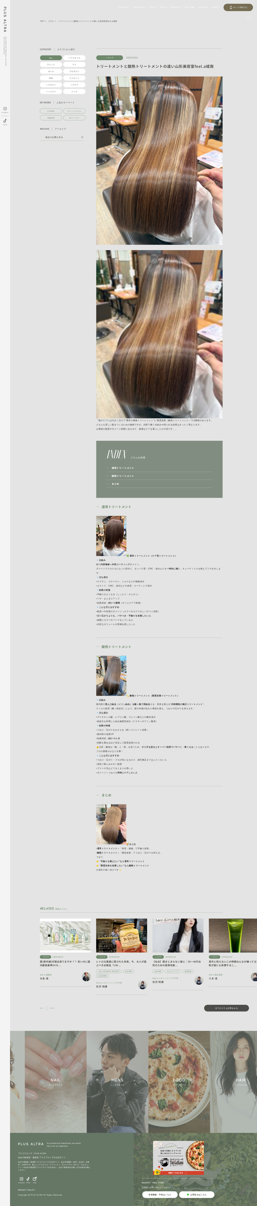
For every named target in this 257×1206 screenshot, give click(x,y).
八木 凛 (137, 978)
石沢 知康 (82, 982)
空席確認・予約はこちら (160, 1195)
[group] (72, 1082)
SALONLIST (139, 7)
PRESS (215, 7)
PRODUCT (176, 7)
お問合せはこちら (198, 1195)
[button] (42, 1008)
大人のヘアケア (97, 971)
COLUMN (190, 7)
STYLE (163, 7)
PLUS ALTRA (5, 20)
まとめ (115, 483)
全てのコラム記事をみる (226, 1008)
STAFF (152, 7)
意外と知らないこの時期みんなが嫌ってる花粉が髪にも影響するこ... (158, 963)
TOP (42, 21)
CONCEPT (124, 7)
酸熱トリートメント (123, 476)
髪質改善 (112, 971)
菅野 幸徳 (194, 978)
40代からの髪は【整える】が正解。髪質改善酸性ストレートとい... (214, 963)
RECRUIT (203, 7)
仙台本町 (52, 971)
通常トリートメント (123, 468)
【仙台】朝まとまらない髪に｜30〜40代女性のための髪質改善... (100, 963)
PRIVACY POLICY (26, 1190)
